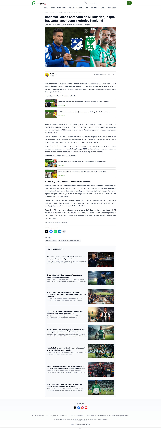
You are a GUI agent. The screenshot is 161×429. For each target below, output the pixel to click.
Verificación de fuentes (104, 415)
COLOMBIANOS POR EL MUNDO (78, 7)
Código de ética (64, 415)
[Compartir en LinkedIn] (59, 231)
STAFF (103, 7)
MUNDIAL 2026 (61, 7)
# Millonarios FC (63, 240)
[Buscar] (129, 3)
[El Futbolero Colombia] (39, 3)
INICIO (45, 7)
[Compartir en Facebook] (51, 231)
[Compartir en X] (46, 231)
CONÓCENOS (112, 7)
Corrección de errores (77, 415)
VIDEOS (52, 7)
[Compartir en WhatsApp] (55, 231)
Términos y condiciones (38, 415)
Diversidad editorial (90, 415)
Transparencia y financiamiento (120, 415)
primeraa (52, 12)
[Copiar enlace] (64, 231)
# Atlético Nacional (51, 240)
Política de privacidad (52, 415)
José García (53, 74)
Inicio (46, 12)
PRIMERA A (93, 7)
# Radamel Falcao (75, 240)
